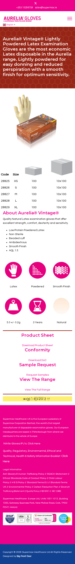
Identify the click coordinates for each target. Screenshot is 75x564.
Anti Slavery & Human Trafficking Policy (23, 474)
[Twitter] (35, 3)
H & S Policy (18, 482)
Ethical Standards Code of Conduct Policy (25, 478)
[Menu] (69, 18)
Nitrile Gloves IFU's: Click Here (21, 443)
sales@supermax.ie (46, 7)
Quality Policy (32, 491)
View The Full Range (37, 389)
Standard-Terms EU (37, 482)
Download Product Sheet (37, 345)
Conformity (37, 350)
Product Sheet (37, 335)
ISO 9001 (45, 491)
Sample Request (37, 364)
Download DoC (37, 360)
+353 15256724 (24, 7)
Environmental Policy (20, 487)
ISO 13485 (56, 491)
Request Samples (37, 375)
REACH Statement (57, 474)
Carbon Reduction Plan (46, 487)
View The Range (37, 379)
